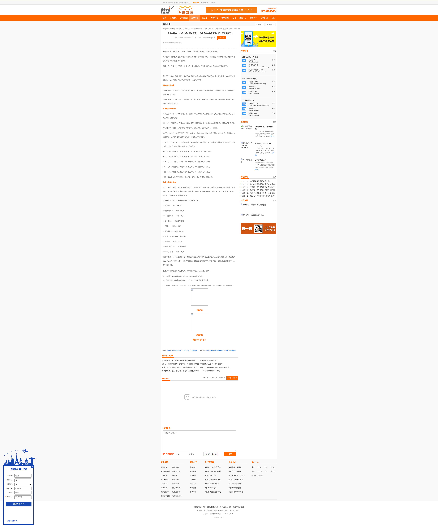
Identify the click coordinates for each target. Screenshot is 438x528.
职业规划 (193, 475)
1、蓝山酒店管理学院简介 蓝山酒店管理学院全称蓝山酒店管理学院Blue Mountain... (265, 133)
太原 (266, 471)
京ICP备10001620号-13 (233, 510)
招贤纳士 (196, 2)
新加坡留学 (165, 492)
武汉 (272, 467)
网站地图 (222, 507)
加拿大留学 (176, 471)
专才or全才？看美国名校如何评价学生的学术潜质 (179, 367)
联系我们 (213, 2)
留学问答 (264, 18)
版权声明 (235, 507)
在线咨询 (221, 38)
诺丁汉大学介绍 (260, 160)
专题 (273, 18)
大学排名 (214, 18)
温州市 (273, 471)
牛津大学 (252, 87)
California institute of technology (257, 83)
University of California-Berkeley (258, 72)
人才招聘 (229, 507)
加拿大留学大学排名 (236, 479)
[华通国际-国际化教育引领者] (177, 10)
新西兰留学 (176, 492)
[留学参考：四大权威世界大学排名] (253, 205)
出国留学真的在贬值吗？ (209, 360)
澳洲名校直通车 (210, 475)
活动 (234, 18)
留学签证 (193, 484)
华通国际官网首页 (175, 29)
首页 (164, 2)
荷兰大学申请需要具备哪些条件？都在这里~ (215, 367)
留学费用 (193, 488)
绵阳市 (260, 471)
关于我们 (196, 507)
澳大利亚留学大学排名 (237, 475)
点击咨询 (172, 276)
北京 (253, 467)
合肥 (253, 471)
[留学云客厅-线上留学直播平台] (252, 215)
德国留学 (175, 484)
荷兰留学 (164, 488)
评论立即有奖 (232, 378)
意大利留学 (165, 479)
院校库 (204, 18)
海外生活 (193, 471)
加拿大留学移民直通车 (213, 479)
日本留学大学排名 (235, 484)
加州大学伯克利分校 (256, 70)
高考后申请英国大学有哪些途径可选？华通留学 (179, 360)
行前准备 (193, 479)
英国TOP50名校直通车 (213, 467)
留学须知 (193, 467)
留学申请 (193, 492)
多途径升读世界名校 (212, 484)
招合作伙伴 (204, 2)
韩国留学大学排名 (235, 488)
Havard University (254, 62)
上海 (259, 467)
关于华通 (170, 2)
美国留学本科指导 (211, 488)
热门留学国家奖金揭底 (213, 492)
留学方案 (225, 18)
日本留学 (164, 475)
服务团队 (173, 18)
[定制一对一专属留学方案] (231, 12)
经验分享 (242, 18)
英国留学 (175, 467)
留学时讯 (194, 18)
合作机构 (203, 507)
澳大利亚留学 (165, 471)
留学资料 (253, 18)
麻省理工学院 (253, 65)
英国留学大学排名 (235, 471)
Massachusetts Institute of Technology (259, 67)
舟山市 (254, 475)
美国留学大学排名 (235, 467)
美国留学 (164, 467)
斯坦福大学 (253, 91)
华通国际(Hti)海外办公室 (183, 2)
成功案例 (184, 18)
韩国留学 (175, 475)
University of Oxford (254, 88)
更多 (274, 51)
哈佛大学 (252, 60)
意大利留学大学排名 (236, 492)
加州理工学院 (253, 82)
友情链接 (242, 507)
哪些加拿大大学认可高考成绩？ (211, 364)
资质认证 (209, 507)
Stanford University (254, 93)
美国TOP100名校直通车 (213, 471)
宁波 (266, 467)
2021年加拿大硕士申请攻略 (210, 371)
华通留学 (173, 280)
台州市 (260, 475)
